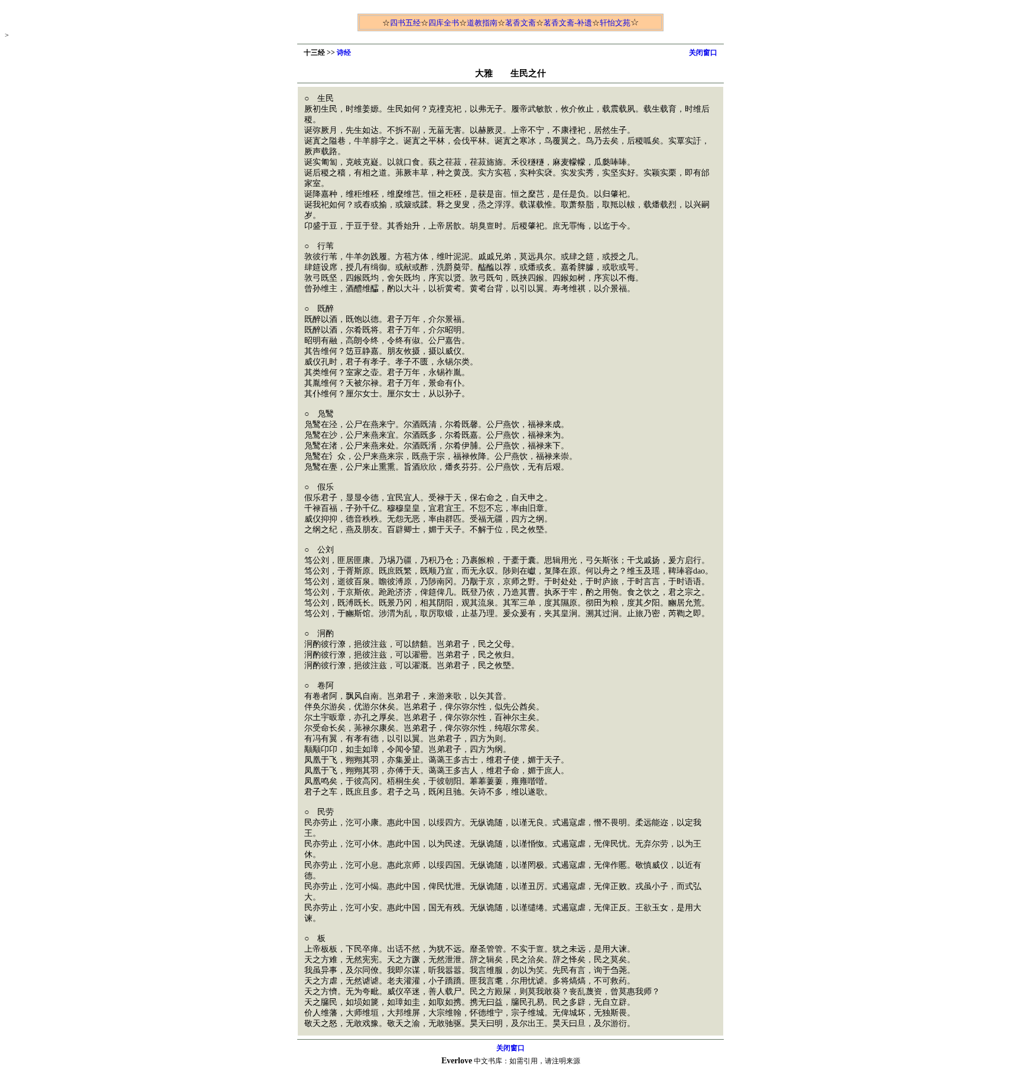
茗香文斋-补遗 (568, 22)
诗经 (344, 52)
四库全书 (443, 22)
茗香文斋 (520, 22)
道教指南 (482, 22)
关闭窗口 (703, 52)
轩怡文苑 (615, 22)
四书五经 (405, 22)
